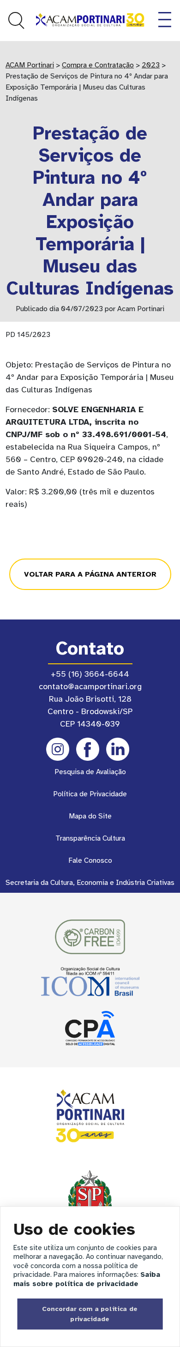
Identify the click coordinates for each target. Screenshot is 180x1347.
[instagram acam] (57, 749)
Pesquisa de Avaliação (90, 771)
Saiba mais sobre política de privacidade (86, 1279)
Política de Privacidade (90, 794)
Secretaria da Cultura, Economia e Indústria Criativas (90, 882)
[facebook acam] (87, 749)
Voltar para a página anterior (90, 574)
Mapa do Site (90, 816)
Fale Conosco (90, 860)
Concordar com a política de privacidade (90, 1314)
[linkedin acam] (117, 749)
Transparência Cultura (90, 838)
